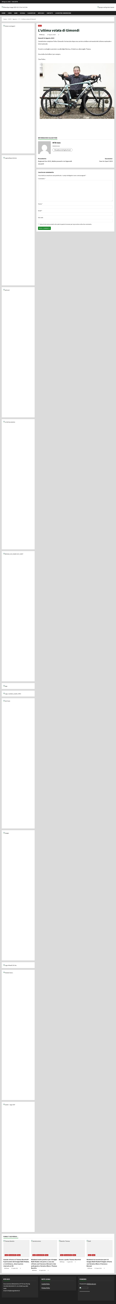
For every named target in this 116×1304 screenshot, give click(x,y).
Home (3, 13)
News (40, 25)
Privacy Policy (46, 1288)
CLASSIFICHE (31, 13)
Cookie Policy (46, 1284)
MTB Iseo (42, 34)
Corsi (10, 13)
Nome (40, 204)
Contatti (50, 13)
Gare (15, 13)
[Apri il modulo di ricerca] (113, 13)
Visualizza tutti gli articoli (62, 150)
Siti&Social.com (91, 1284)
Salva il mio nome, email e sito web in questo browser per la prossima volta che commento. (66, 224)
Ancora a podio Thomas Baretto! (70, 1260)
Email (40, 210)
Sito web (40, 217)
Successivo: (106, 160)
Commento (41, 178)
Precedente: (55, 161)
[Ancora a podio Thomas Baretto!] (72, 1248)
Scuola (22, 13)
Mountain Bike (12, 1255)
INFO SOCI (41, 13)
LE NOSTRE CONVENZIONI (63, 13)
